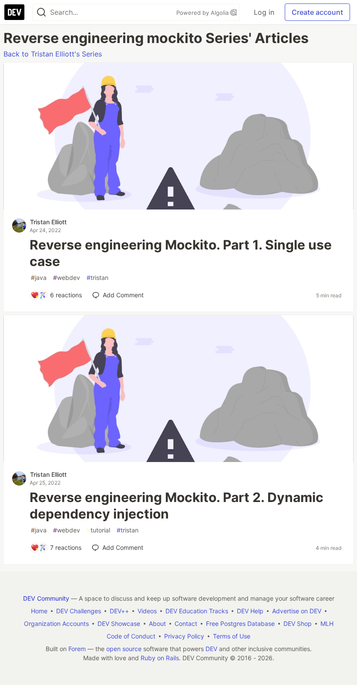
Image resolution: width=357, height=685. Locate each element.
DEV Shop (297, 623)
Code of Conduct (131, 636)
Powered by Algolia (203, 12)
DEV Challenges (78, 611)
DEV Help (250, 611)
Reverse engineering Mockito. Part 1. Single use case (181, 253)
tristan (97, 277)
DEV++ (119, 611)
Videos (147, 611)
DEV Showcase (119, 623)
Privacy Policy (184, 636)
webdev (66, 277)
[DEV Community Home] (14, 12)
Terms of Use (231, 636)
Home (39, 611)
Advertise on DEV (296, 611)
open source (123, 648)
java (39, 277)
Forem (77, 648)
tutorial (98, 530)
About (157, 623)
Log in (264, 12)
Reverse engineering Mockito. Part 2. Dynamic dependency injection (176, 505)
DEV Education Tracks (196, 611)
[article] (178, 207)
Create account (317, 12)
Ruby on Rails (160, 658)
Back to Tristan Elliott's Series (52, 54)
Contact (186, 623)
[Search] (41, 12)
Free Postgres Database (240, 623)
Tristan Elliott (48, 222)
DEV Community (46, 598)
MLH (326, 623)
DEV (211, 648)
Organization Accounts (56, 623)
